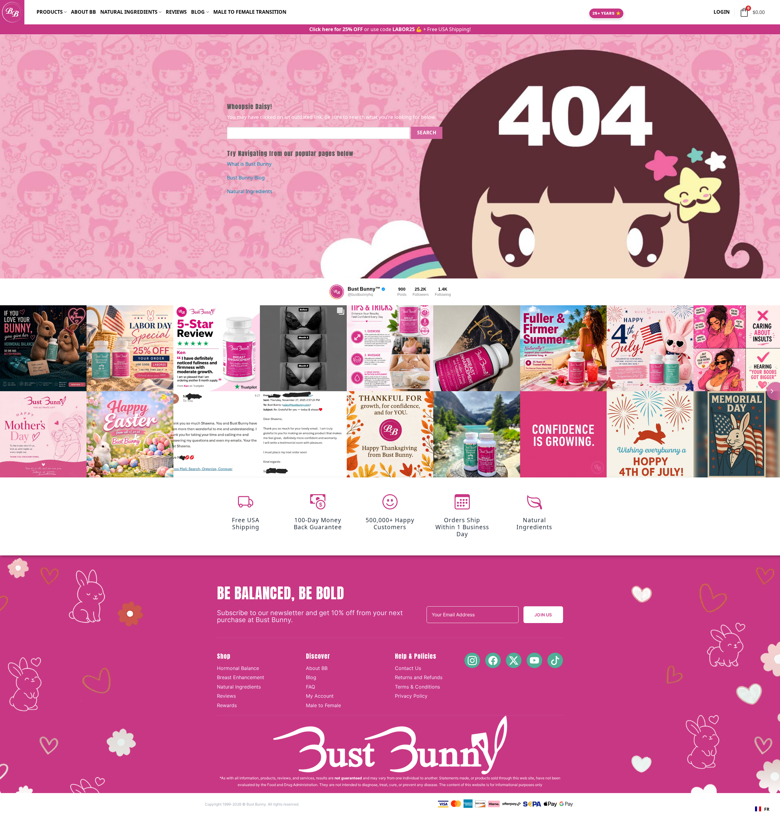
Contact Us (408, 668)
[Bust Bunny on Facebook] (493, 660)
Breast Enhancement (240, 677)
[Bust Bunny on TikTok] (555, 660)
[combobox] (762, 809)
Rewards (227, 705)
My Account (320, 696)
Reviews (176, 12)
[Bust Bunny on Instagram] (472, 660)
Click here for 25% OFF (336, 29)
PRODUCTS (50, 12)
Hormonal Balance (238, 668)
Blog (198, 12)
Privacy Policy (411, 696)
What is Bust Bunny (249, 164)
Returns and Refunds (418, 677)
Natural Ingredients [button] (129, 12)
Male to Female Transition (249, 12)
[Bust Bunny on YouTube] (534, 660)
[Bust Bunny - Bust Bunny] (18, 12)
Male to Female (323, 705)
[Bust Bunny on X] (514, 660)
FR (766, 809)
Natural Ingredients (249, 191)
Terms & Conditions (417, 687)
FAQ (310, 687)
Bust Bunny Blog (246, 177)
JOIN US (543, 614)
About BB (83, 12)
